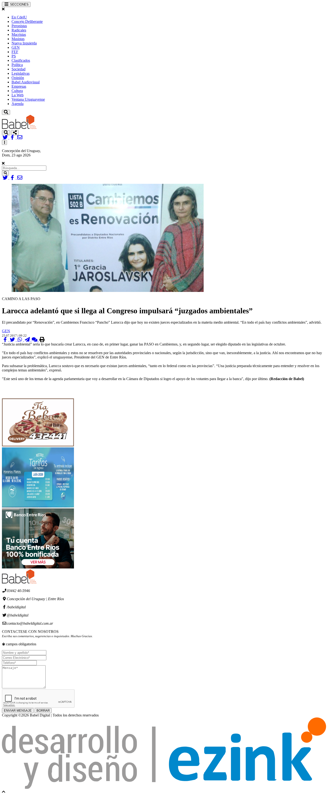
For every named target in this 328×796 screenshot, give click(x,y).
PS (14, 56)
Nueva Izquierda (24, 43)
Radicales (19, 30)
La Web (18, 95)
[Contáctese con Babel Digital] (20, 138)
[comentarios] (35, 340)
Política (17, 65)
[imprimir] (42, 340)
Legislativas (21, 73)
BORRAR (43, 710)
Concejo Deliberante (27, 21)
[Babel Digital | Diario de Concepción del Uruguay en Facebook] (13, 138)
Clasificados (21, 60)
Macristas (19, 34)
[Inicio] (19, 128)
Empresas (19, 86)
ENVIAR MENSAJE (18, 710)
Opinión (18, 78)
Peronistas (19, 26)
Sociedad (18, 69)
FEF (15, 52)
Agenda (18, 104)
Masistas (18, 39)
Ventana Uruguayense (28, 99)
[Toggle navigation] (6, 112)
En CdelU (19, 17)
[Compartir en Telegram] (27, 340)
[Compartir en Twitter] (13, 340)
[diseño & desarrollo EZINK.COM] (164, 787)
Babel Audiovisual (26, 82)
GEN (16, 47)
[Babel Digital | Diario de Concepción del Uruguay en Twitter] (5, 138)
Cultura (17, 91)
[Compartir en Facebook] (5, 340)
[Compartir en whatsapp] (20, 340)
